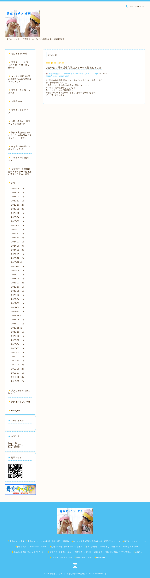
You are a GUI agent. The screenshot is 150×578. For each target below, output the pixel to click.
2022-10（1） (18, 287)
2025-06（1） (18, 213)
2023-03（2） (18, 283)
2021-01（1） (18, 324)
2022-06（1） (18, 291)
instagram (16, 410)
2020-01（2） (18, 356)
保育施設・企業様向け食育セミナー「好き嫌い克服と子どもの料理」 (20, 171)
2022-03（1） (18, 303)
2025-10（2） (18, 205)
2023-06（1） (18, 278)
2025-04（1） (18, 217)
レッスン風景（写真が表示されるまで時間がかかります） (20, 79)
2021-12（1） (18, 311)
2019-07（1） (18, 373)
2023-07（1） (18, 274)
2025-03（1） (18, 221)
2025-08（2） (18, 209)
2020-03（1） (18, 348)
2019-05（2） (18, 381)
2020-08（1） (18, 336)
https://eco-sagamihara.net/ (57, 76)
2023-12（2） (18, 258)
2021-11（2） (18, 315)
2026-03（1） (18, 196)
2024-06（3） (18, 246)
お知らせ (15, 183)
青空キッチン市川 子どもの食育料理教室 (67, 574)
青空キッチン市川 (19, 53)
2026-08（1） (18, 188)
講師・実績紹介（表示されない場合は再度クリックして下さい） (20, 135)
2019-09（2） (18, 365)
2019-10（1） (18, 360)
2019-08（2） (18, 369)
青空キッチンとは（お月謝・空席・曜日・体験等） (20, 65)
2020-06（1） (18, 340)
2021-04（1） (18, 319)
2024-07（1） (18, 242)
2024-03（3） (18, 250)
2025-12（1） (18, 201)
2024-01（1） (18, 254)
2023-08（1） (18, 270)
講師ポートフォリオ (20, 402)
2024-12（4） (18, 233)
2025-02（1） (18, 225)
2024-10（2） (18, 237)
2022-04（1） (18, 299)
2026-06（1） (18, 192)
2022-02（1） (18, 307)
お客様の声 (16, 101)
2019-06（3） (18, 377)
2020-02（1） (18, 352)
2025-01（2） (18, 229)
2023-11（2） (18, 262)
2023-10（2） (18, 266)
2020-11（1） (18, 328)
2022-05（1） (18, 295)
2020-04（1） (18, 344)
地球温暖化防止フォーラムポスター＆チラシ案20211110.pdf (74, 74)
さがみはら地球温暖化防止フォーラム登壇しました (74, 67)
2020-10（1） (18, 332)
